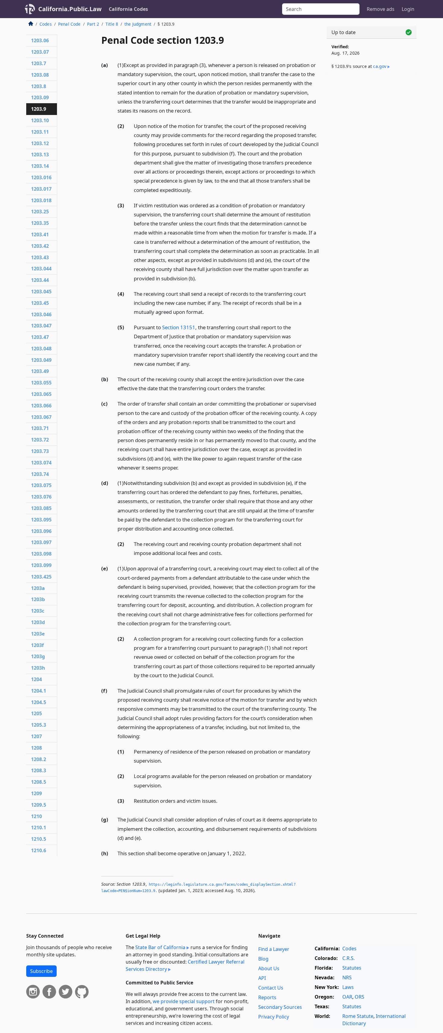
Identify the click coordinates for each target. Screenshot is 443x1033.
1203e (38, 633)
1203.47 (40, 337)
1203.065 (41, 394)
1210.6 (38, 850)
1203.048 (41, 348)
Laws (348, 987)
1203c (37, 610)
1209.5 (38, 805)
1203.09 (40, 97)
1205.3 (38, 725)
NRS (347, 977)
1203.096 (41, 531)
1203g (38, 656)
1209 (36, 793)
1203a (38, 588)
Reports (267, 997)
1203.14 (40, 166)
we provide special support (184, 1001)
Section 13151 (178, 327)
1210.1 (38, 827)
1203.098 (41, 553)
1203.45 (40, 303)
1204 (36, 679)
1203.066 (41, 405)
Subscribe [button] (41, 971)
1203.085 (41, 508)
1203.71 (40, 428)
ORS (359, 996)
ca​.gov (379, 66)
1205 (36, 713)
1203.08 (40, 75)
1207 (36, 736)
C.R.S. (348, 958)
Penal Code (69, 24)
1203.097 (41, 542)
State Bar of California (160, 947)
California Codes (128, 9)
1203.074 (41, 462)
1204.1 (38, 690)
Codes (45, 24)
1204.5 (38, 702)
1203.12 (40, 143)
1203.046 (41, 314)
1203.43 (40, 257)
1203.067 (41, 417)
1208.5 (38, 782)
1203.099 (41, 565)
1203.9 (38, 109)
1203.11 (40, 132)
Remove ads (380, 9)
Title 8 (111, 24)
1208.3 (38, 770)
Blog (263, 958)
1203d (38, 622)
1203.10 (40, 120)
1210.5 (38, 839)
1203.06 (40, 40)
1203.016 (41, 177)
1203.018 (41, 200)
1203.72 (40, 439)
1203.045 (41, 291)
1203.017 (41, 189)
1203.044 (41, 268)
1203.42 (40, 246)
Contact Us (270, 987)
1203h (38, 668)
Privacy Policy (273, 1016)
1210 (36, 816)
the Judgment (137, 24)
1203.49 (40, 371)
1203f (37, 645)
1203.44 (40, 280)
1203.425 (41, 576)
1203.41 (40, 234)
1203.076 (41, 496)
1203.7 (38, 63)
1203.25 (40, 211)
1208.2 (38, 759)
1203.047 (41, 325)
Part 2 (93, 24)
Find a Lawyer (273, 949)
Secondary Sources (280, 1007)
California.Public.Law (70, 9)
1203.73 (40, 451)
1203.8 (38, 86)
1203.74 (40, 474)
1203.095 (41, 519)
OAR (347, 996)
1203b (38, 599)
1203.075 (41, 485)
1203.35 (40, 223)
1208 (36, 747)
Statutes (351, 967)
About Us (268, 968)
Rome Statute (357, 1016)
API (262, 978)
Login (408, 9)
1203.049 (41, 360)
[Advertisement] (371, 174)
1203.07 (40, 52)
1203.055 (41, 382)
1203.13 (40, 154)
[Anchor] (195, 110)
